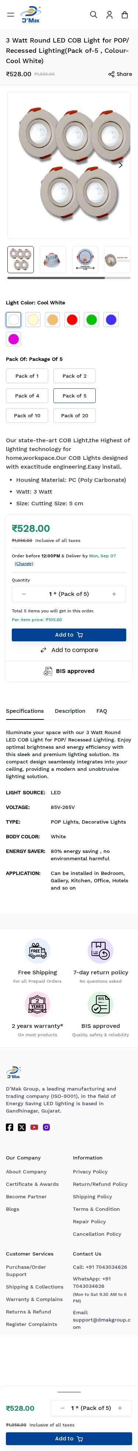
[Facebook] (9, 1127)
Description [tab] (70, 711)
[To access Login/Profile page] (109, 15)
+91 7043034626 (106, 1267)
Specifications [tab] (25, 711)
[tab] (101, 711)
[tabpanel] (69, 812)
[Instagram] (46, 1127)
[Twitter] (22, 1127)
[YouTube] (34, 1127)
